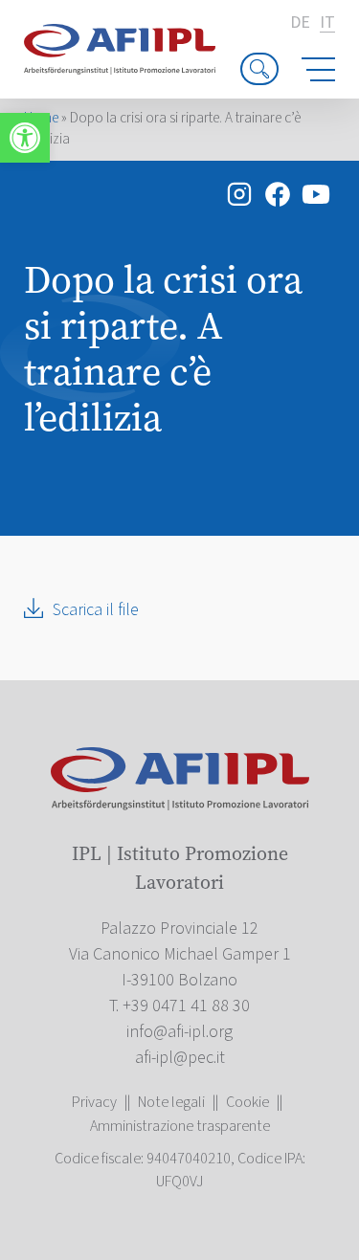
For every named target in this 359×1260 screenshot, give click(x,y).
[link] (25, 138)
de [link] (300, 23)
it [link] (327, 23)
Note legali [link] (171, 1102)
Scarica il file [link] (96, 610)
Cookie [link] (247, 1102)
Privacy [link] (94, 1102)
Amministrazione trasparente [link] (180, 1126)
